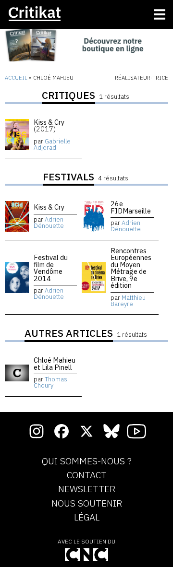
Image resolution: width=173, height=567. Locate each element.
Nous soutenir (86, 503)
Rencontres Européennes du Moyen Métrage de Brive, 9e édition (131, 268)
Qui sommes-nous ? (87, 461)
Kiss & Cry (49, 125)
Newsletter (86, 489)
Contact (87, 475)
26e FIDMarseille (131, 207)
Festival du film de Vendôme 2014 (51, 268)
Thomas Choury (50, 382)
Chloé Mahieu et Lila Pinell (54, 363)
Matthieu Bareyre (128, 301)
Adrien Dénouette (49, 222)
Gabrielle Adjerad (52, 144)
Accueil (16, 77)
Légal (86, 517)
